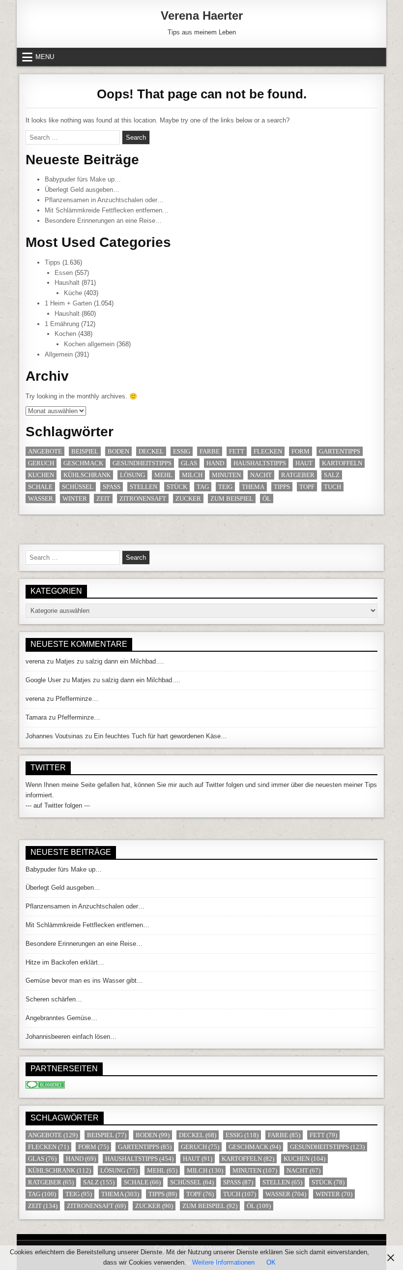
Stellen (143, 486)
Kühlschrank (87, 475)
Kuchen (41, 475)
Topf (307, 486)
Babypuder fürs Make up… (83, 179)
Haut (304, 463)
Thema (253, 486)
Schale (40, 486)
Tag (203, 486)
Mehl (163, 475)
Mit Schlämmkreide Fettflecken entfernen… (107, 210)
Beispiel (84, 451)
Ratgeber (298, 475)
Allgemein (59, 354)
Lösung (132, 475)
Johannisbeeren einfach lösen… (71, 1036)
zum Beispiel (231, 498)
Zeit (103, 498)
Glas (189, 463)
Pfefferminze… (77, 698)
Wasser (40, 498)
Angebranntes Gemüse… (61, 1018)
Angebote (45, 451)
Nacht (261, 475)
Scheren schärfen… (54, 999)
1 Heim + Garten (68, 303)
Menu (44, 56)
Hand (215, 463)
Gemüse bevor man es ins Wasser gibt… (84, 980)
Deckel (151, 451)
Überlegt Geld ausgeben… (82, 189)
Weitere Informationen (223, 1262)
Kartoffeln (342, 463)
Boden (118, 451)
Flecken (268, 451)
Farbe (210, 451)
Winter (74, 498)
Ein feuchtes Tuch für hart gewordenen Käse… (160, 736)
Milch (192, 475)
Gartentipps (339, 451)
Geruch (41, 463)
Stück (177, 486)
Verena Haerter (202, 15)
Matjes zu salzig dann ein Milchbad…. (110, 661)
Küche (73, 293)
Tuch (332, 486)
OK (271, 1262)
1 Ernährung (62, 324)
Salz (332, 475)
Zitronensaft (142, 498)
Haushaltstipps (259, 463)
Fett (236, 451)
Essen (64, 272)
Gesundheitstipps (142, 463)
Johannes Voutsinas (54, 736)
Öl (266, 498)
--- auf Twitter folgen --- (58, 805)
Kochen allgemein (89, 344)
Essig (181, 451)
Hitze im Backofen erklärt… (65, 962)
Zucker (188, 498)
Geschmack (83, 463)
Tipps (52, 262)
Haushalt (67, 282)
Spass (111, 486)
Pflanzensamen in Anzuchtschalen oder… (104, 200)
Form (300, 451)
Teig (225, 486)
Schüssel (77, 486)
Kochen (65, 333)
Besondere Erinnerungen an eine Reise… (103, 220)
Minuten (226, 475)
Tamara (36, 717)
